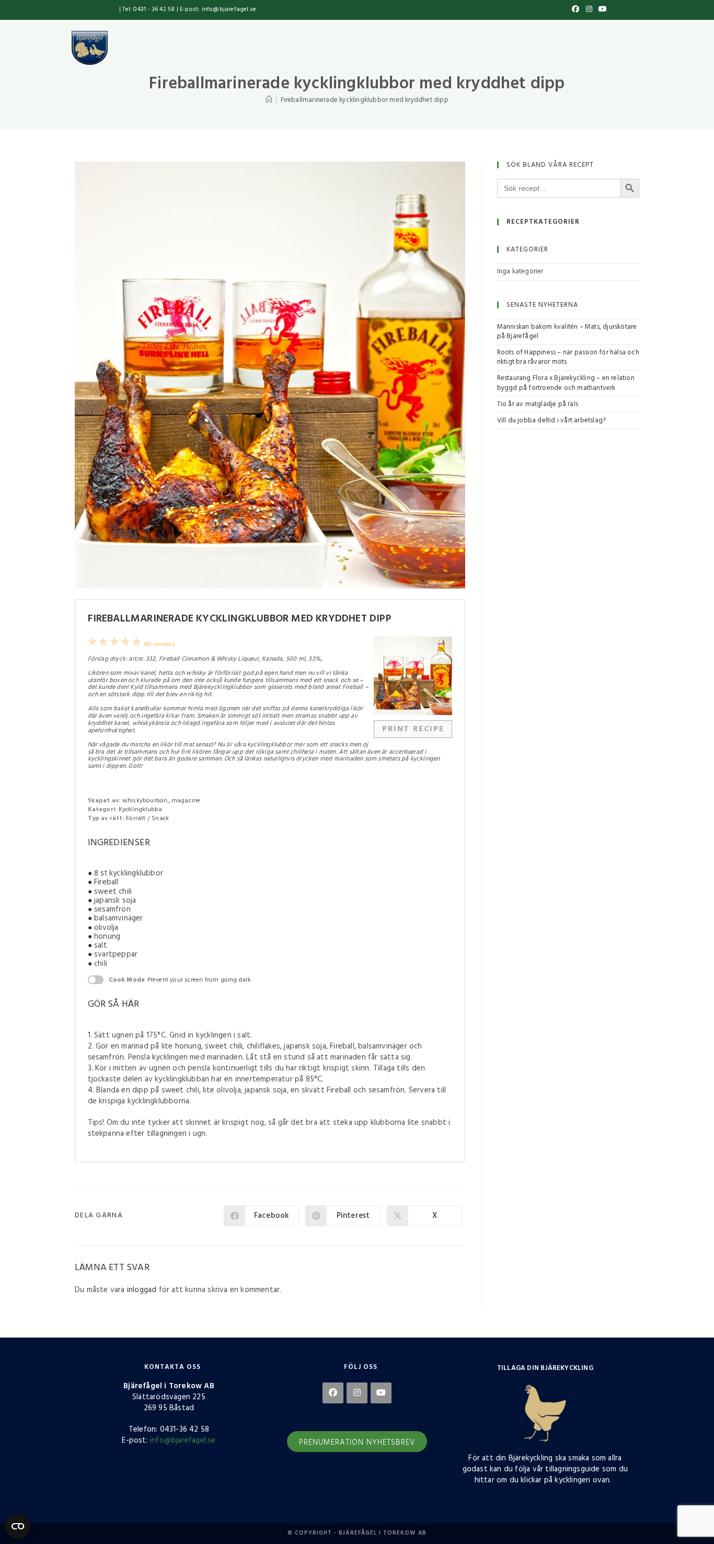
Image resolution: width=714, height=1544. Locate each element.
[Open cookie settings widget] (17, 1526)
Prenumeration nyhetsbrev (357, 1442)
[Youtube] (381, 1392)
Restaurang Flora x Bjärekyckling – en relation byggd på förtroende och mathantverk (566, 383)
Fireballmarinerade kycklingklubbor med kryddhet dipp (364, 100)
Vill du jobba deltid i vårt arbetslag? (551, 420)
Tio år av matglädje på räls (537, 404)
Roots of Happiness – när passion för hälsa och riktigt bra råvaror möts (568, 357)
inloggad (142, 1290)
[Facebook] (333, 1392)
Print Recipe (413, 729)
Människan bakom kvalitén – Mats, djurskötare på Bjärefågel (567, 331)
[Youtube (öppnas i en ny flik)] (601, 10)
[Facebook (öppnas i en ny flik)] (575, 10)
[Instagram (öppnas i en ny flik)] (589, 10)
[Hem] (269, 100)
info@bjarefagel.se (183, 1440)
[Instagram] (357, 1392)
